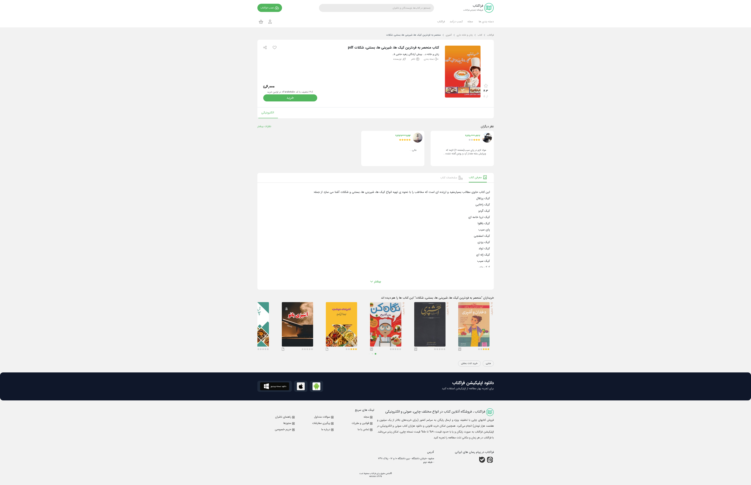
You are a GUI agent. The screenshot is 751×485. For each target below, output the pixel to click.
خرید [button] (290, 97)
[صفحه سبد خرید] (261, 21)
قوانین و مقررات (360, 423)
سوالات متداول (322, 417)
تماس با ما (363, 429)
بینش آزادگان (415, 54)
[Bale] (482, 460)
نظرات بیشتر (264, 126)
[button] (486, 21)
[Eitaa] (490, 460)
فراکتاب (372, 473)
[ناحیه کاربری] (270, 21)
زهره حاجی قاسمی (400, 54)
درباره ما (325, 429)
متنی (488, 363)
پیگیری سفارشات (321, 423)
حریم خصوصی (283, 429)
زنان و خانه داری (431, 54)
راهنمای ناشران (283, 417)
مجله (366, 417)
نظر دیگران (487, 126)
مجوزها (287, 423)
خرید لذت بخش (469, 363)
